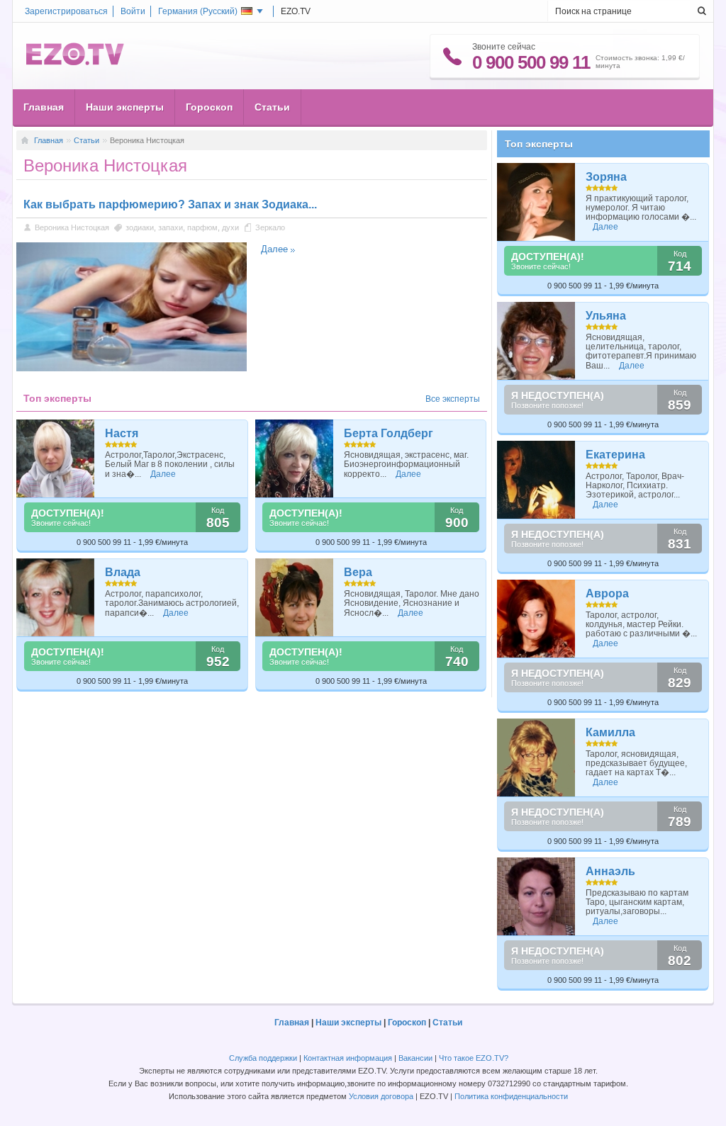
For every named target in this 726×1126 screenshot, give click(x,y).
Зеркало (270, 227)
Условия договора (381, 1096)
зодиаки (139, 227)
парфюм (202, 227)
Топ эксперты (539, 144)
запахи (170, 227)
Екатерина (615, 455)
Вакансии (415, 1058)
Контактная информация (347, 1058)
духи (230, 227)
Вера (358, 572)
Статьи (272, 107)
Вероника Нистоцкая (72, 227)
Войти (133, 11)
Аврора (607, 593)
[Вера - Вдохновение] (294, 597)
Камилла (610, 732)
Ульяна (606, 316)
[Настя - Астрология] (55, 458)
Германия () (198, 11)
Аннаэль (610, 871)
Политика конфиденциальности (511, 1096)
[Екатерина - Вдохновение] (536, 480)
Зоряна (606, 177)
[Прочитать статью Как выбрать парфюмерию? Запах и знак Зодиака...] (131, 368)
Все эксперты (452, 399)
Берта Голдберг (388, 433)
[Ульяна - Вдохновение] (536, 341)
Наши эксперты (125, 107)
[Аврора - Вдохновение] (536, 619)
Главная (43, 107)
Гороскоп (209, 107)
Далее (274, 249)
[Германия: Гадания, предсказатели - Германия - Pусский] (75, 62)
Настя (121, 433)
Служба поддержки (263, 1058)
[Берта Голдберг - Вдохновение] (294, 458)
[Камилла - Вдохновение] (536, 757)
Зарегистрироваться (66, 11)
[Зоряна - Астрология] (536, 202)
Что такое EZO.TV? (473, 1058)
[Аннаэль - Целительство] (536, 896)
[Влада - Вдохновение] (55, 597)
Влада (122, 572)
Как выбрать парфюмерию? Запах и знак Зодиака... (170, 204)
